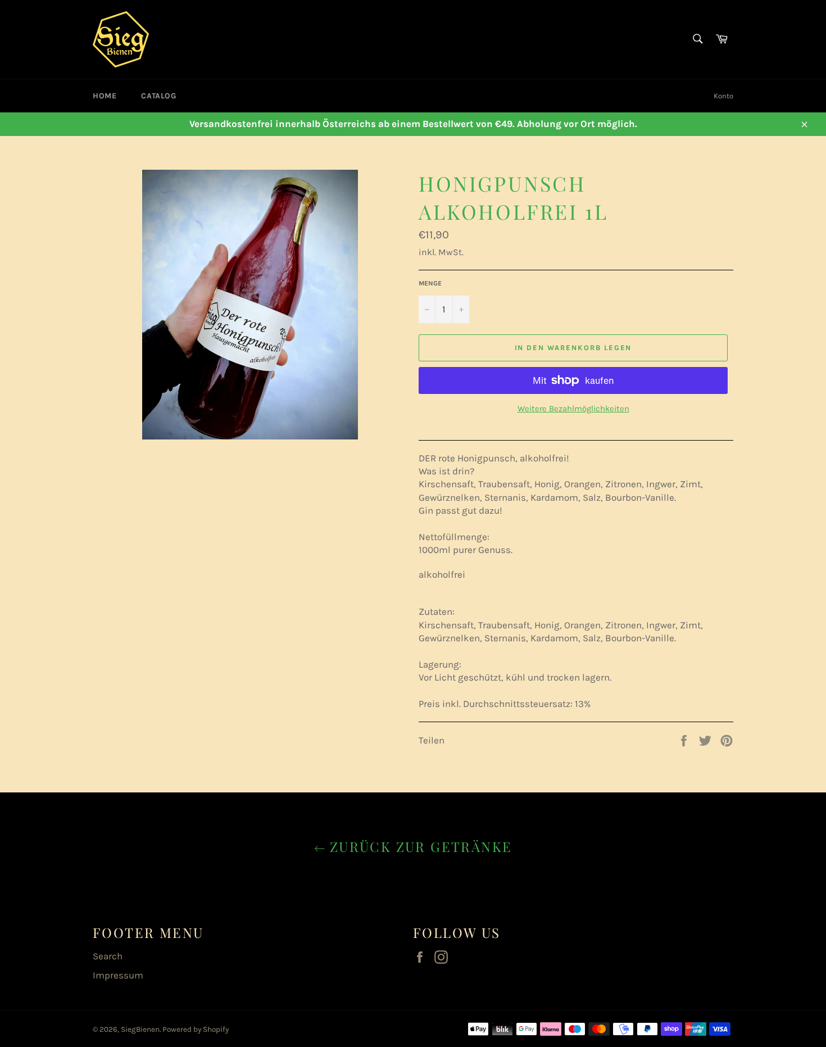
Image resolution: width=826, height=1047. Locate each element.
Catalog (158, 96)
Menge (430, 283)
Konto (723, 96)
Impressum (118, 975)
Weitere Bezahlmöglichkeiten (573, 409)
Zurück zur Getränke (418, 846)
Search (107, 956)
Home (104, 96)
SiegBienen (140, 1029)
